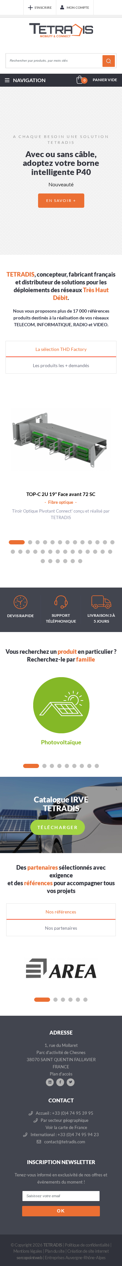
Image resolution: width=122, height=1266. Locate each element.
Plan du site (54, 1251)
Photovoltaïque (61, 742)
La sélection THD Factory (61, 349)
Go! (108, 61)
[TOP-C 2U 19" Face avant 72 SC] (61, 439)
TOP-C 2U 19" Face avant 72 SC (60, 494)
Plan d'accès (61, 1073)
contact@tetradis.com (64, 1141)
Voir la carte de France (66, 1127)
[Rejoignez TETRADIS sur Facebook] (60, 1082)
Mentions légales (27, 1251)
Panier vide (105, 79)
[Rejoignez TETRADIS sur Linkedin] (50, 1082)
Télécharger (57, 827)
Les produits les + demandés (61, 365)
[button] (7, 171)
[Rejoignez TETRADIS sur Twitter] (71, 1082)
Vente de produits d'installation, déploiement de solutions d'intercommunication (61, 36)
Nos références (61, 911)
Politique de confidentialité (87, 1244)
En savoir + (61, 200)
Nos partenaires (61, 928)
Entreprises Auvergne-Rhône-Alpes (75, 1257)
